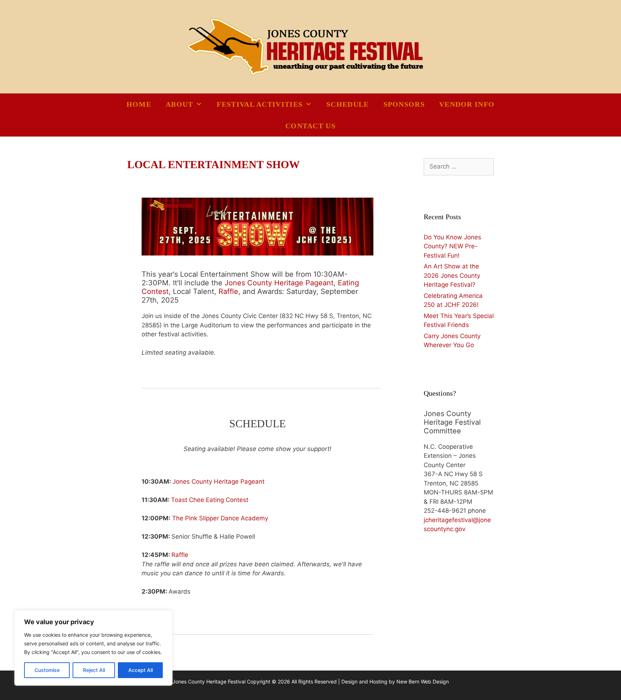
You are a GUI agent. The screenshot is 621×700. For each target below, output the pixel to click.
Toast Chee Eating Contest (209, 499)
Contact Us (310, 126)
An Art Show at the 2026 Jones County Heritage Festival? (452, 275)
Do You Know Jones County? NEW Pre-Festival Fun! (452, 246)
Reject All (94, 670)
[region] (93, 648)
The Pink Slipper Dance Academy (220, 518)
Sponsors (404, 104)
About (179, 104)
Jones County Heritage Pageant (279, 282)
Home (138, 104)
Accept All (140, 670)
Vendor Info (466, 104)
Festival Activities (260, 104)
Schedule (347, 104)
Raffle (228, 291)
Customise (47, 670)
